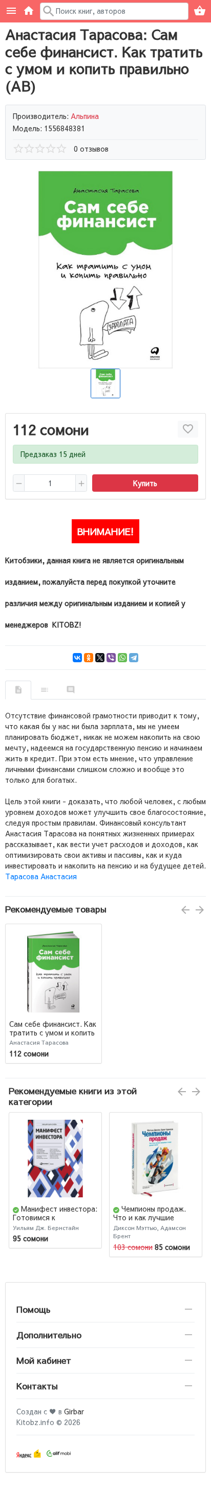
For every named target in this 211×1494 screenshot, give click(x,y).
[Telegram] (133, 657)
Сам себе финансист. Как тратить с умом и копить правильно (52, 1032)
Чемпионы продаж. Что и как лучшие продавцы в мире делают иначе (149, 1221)
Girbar (74, 1411)
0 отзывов (91, 148)
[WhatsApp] (122, 657)
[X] (99, 657)
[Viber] (111, 657)
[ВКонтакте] (77, 657)
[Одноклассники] (88, 657)
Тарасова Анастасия (41, 876)
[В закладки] (188, 429)
